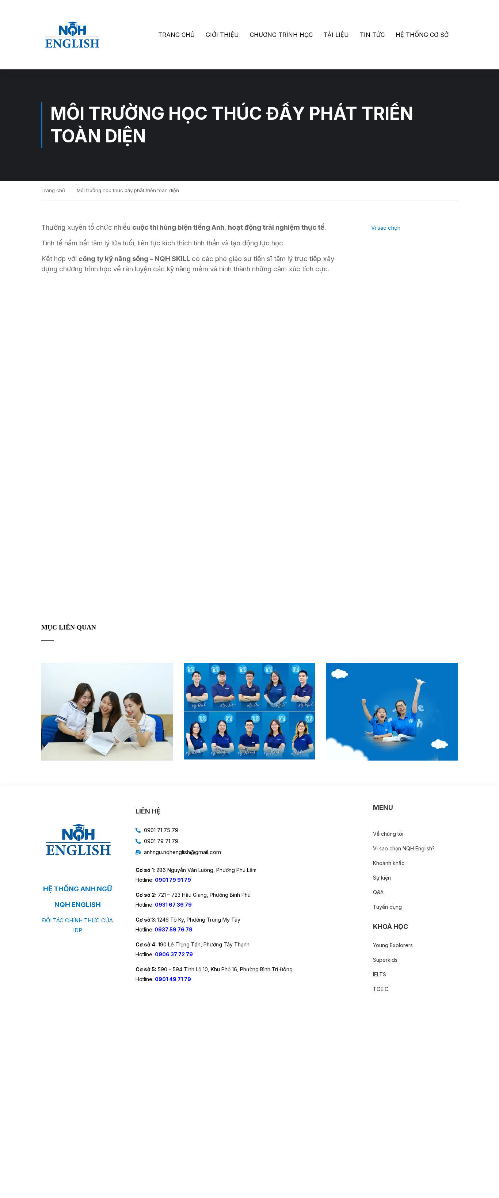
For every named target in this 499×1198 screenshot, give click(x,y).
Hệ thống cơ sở (422, 34)
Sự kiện (382, 877)
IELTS (379, 974)
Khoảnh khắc (388, 863)
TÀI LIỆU (336, 34)
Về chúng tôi (388, 834)
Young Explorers (393, 945)
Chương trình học (281, 34)
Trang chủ (176, 34)
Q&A (378, 892)
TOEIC (380, 989)
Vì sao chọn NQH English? (404, 848)
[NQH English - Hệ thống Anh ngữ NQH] (72, 35)
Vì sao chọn (385, 227)
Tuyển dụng (387, 907)
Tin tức (372, 34)
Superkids (385, 960)
